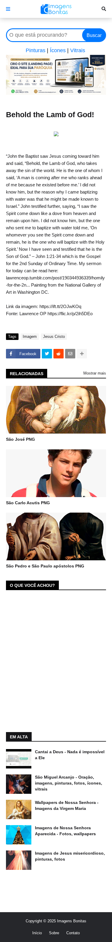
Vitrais (77, 50)
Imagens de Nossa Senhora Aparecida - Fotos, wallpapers (65, 830)
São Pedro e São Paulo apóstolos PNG (45, 566)
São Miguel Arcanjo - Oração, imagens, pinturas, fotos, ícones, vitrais (68, 783)
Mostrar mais (94, 373)
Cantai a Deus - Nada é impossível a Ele (70, 754)
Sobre (54, 933)
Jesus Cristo (54, 336)
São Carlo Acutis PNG (28, 502)
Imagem (30, 336)
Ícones (58, 50)
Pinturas (35, 50)
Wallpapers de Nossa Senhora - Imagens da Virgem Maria (67, 805)
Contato (73, 933)
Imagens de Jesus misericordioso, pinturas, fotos (70, 856)
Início (37, 933)
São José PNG (20, 439)
